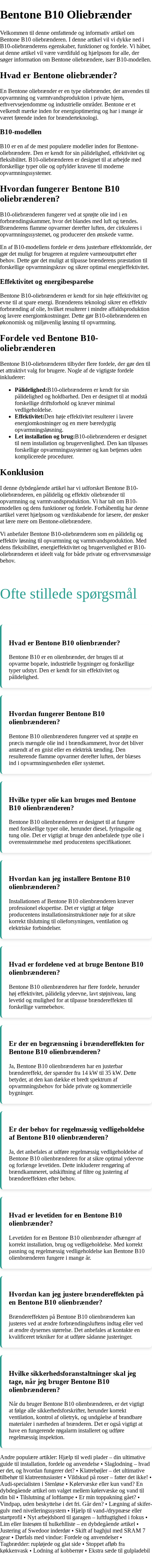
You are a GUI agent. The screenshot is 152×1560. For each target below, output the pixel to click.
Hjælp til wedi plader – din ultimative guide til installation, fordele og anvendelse (72, 1460)
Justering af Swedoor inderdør (35, 1530)
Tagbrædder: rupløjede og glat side (40, 1544)
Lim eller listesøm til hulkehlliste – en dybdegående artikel (67, 1524)
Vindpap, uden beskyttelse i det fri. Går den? (52, 1504)
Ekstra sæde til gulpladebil (119, 1550)
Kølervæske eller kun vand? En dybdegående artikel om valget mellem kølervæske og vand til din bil (72, 1490)
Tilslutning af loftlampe (47, 1497)
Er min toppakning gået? (107, 1497)
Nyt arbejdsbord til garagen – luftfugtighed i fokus (85, 1517)
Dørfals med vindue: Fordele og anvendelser (66, 1537)
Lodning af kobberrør (58, 1550)
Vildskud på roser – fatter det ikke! (108, 1477)
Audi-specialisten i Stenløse (32, 1484)
